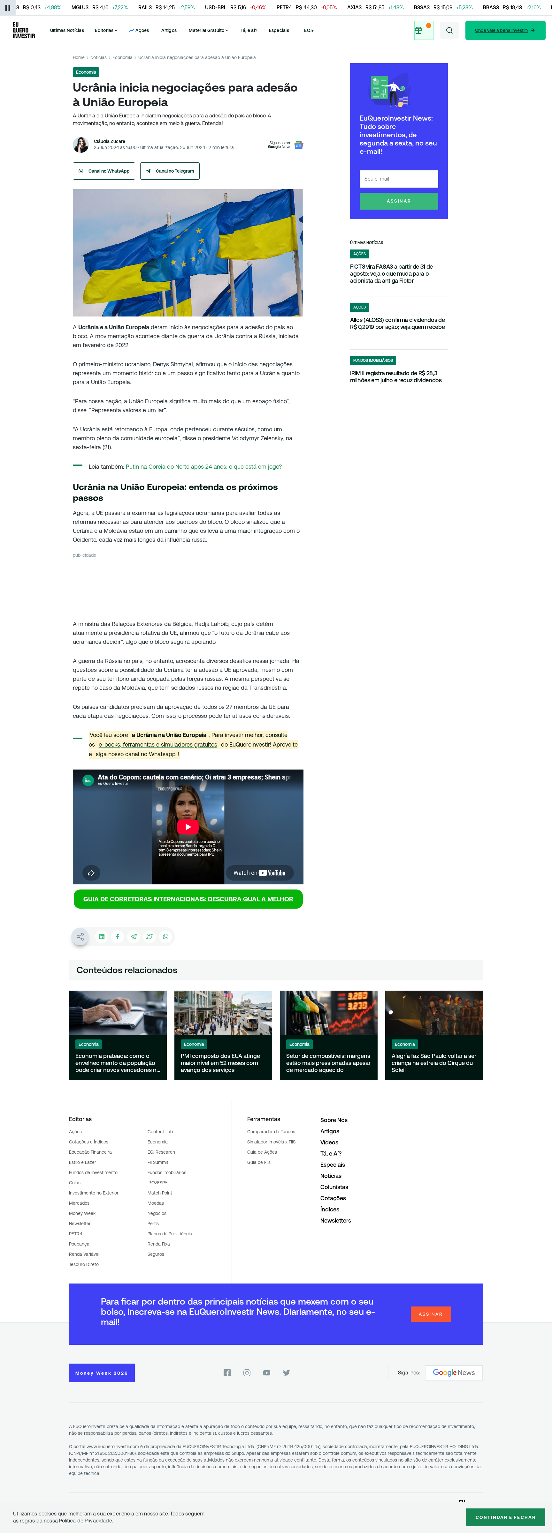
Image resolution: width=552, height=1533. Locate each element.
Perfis (153, 1223)
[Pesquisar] (449, 30)
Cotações (333, 1198)
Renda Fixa (159, 1243)
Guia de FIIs (259, 1162)
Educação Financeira (90, 1152)
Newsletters (335, 1220)
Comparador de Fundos (271, 1131)
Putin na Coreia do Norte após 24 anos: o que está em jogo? (204, 466)
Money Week (82, 1213)
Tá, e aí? (249, 30)
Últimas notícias (366, 243)
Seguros (156, 1254)
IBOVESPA (157, 1182)
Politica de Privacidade (85, 1521)
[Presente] (423, 30)
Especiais (279, 30)
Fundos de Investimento (93, 1172)
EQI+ (309, 30)
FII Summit (158, 1162)
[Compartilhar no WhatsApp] (165, 936)
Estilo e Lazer (82, 1162)
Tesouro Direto (84, 1264)
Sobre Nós (334, 1120)
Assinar (399, 201)
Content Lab (160, 1131)
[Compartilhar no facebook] (117, 936)
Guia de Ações (262, 1152)
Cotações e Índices (88, 1141)
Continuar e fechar (506, 1517)
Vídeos (329, 1142)
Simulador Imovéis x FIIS (271, 1141)
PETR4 (75, 1233)
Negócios (157, 1213)
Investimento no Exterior (94, 1192)
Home (79, 57)
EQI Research (161, 1152)
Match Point (160, 1192)
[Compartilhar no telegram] (133, 936)
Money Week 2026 (101, 1373)
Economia (122, 57)
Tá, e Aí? (330, 1153)
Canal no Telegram (175, 171)
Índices (329, 1209)
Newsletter (80, 1223)
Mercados (79, 1203)
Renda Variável (84, 1254)
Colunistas (334, 1187)
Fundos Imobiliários (167, 1172)
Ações (75, 1131)
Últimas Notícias (67, 30)
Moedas (156, 1203)
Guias (74, 1182)
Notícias (98, 57)
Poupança (79, 1243)
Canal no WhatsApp (109, 171)
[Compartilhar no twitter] (149, 936)
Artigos (169, 30)
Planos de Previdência (170, 1233)
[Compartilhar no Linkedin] (101, 936)
